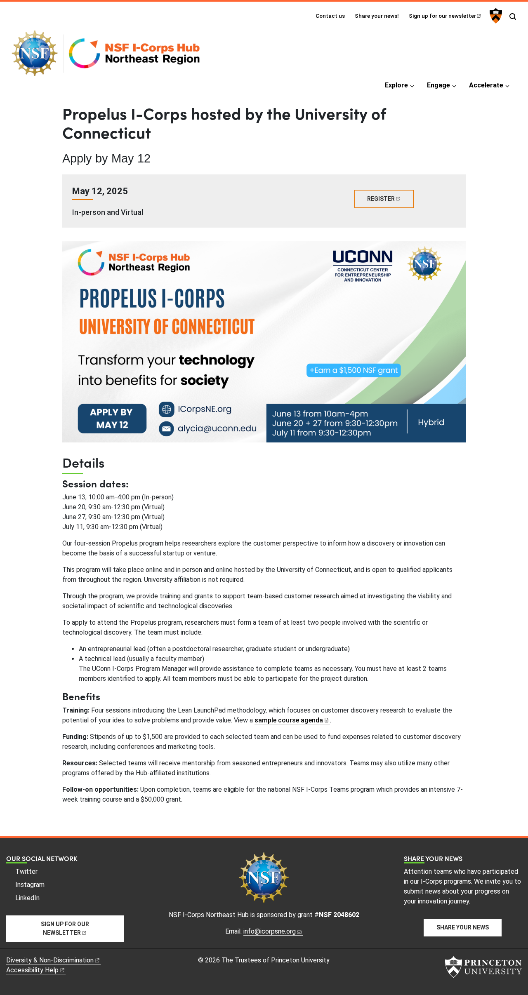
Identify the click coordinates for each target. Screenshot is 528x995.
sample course (289, 720)
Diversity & (50, 960)
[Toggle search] (513, 16)
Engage (438, 85)
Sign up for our (442, 15)
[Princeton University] (495, 16)
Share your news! (377, 15)
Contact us (330, 15)
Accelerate (486, 85)
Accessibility (32, 970)
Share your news (462, 927)
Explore (396, 85)
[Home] (109, 57)
